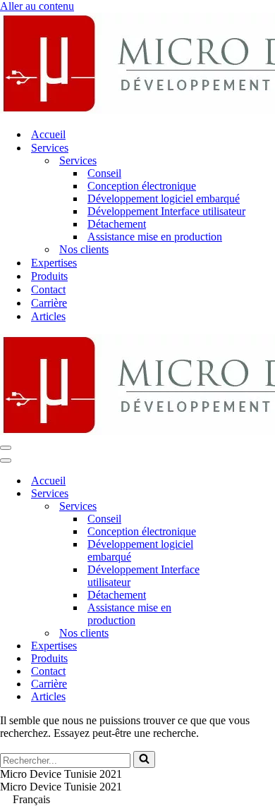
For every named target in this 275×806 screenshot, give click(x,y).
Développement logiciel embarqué (163, 198)
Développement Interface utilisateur (166, 211)
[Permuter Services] (247, 494)
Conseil (104, 173)
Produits (49, 276)
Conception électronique (141, 186)
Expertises (54, 263)
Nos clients (84, 249)
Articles (48, 316)
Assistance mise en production (154, 237)
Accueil (48, 134)
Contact (48, 289)
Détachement (116, 224)
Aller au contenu (37, 6)
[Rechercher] (144, 759)
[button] (137, 799)
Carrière (49, 303)
